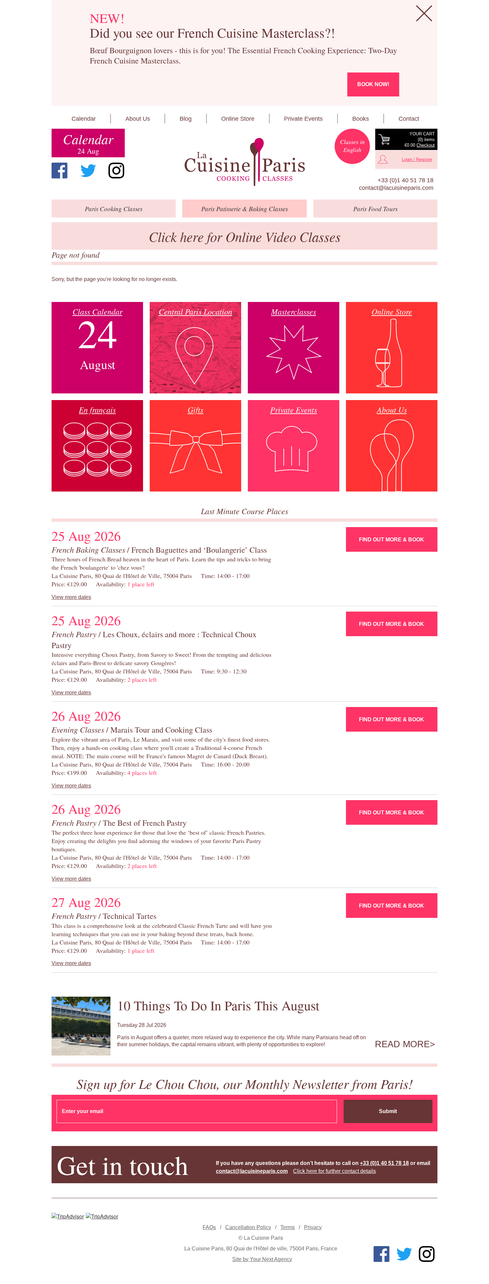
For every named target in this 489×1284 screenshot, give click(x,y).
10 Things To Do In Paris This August (218, 1005)
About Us (137, 118)
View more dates (71, 597)
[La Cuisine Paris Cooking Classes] (244, 162)
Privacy (313, 1227)
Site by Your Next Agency (262, 1259)
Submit (388, 1111)
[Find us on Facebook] (60, 171)
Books (360, 118)
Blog (186, 118)
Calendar (84, 118)
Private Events (303, 118)
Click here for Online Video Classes (245, 236)
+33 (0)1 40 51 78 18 (405, 180)
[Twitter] (88, 171)
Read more (402, 1044)
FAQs (209, 1227)
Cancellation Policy (248, 1227)
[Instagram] (116, 171)
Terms (287, 1227)
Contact (409, 118)
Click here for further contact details (334, 1171)
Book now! (373, 84)
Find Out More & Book (391, 539)
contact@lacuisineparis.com (396, 188)
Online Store (237, 118)
